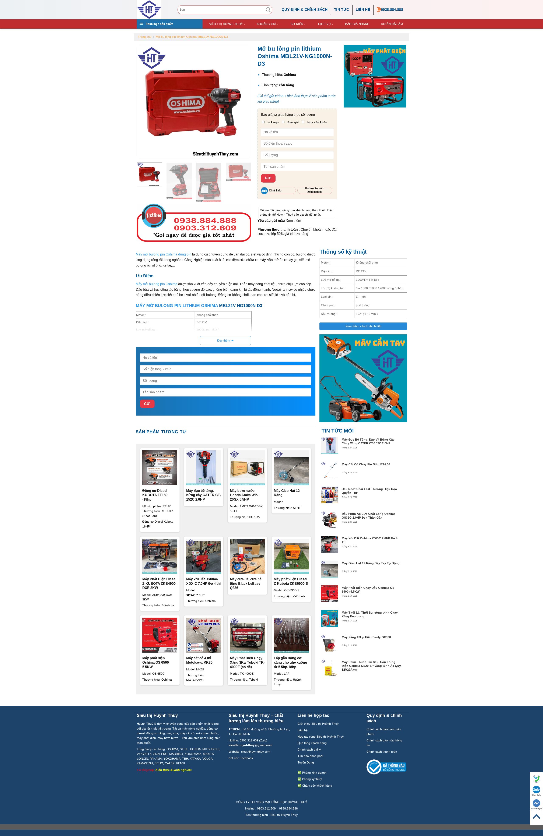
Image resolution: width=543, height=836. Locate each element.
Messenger (536, 808)
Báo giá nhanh (357, 24)
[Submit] (268, 10)
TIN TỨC (341, 10)
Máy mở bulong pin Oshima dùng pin (163, 254)
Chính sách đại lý (309, 749)
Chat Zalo (536, 795)
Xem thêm (293, 220)
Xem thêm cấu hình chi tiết (363, 326)
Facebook (246, 758)
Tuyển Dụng (306, 762)
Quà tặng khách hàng (312, 743)
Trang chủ (144, 36)
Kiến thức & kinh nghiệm (173, 770)
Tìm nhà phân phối (310, 756)
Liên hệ (363, 10)
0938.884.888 (392, 10)
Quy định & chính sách (304, 10)
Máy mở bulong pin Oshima (156, 284)
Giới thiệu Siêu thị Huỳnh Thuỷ (318, 723)
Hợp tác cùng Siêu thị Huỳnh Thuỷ (321, 736)
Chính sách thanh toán (382, 751)
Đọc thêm (223, 340)
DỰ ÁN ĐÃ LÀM (392, 24)
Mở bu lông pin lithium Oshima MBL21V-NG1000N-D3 (192, 36)
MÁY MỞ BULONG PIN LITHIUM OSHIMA (177, 305)
